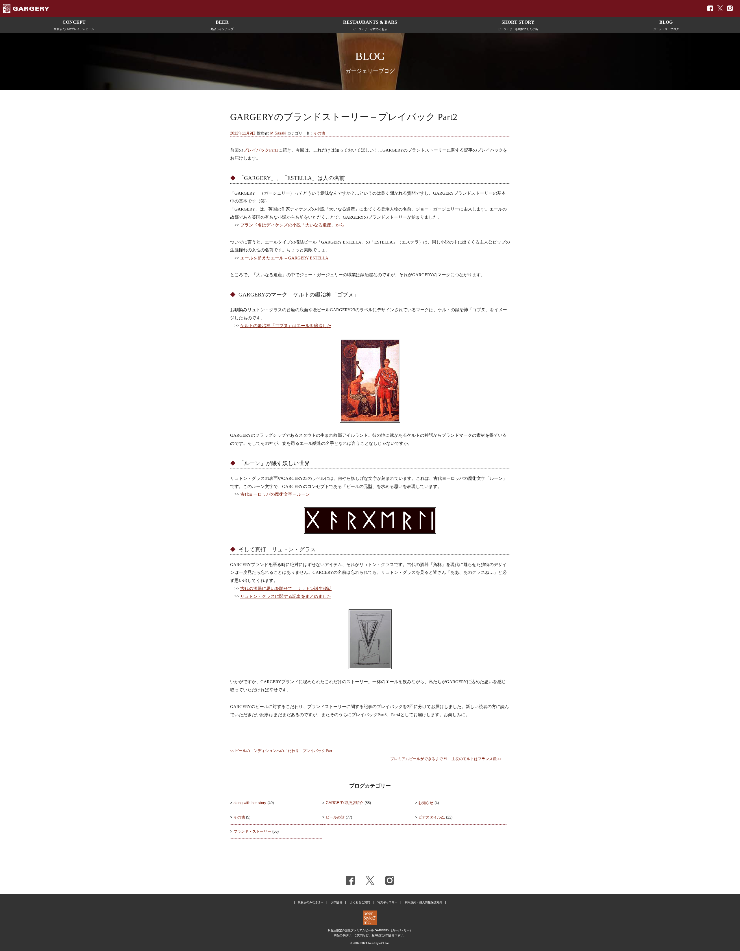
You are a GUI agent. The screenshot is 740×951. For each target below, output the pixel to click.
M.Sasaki (278, 133)
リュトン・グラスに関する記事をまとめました (285, 596)
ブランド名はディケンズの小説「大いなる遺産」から (292, 224)
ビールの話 (335, 817)
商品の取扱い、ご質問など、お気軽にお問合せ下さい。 (370, 935)
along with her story (250, 803)
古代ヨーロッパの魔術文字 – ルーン (275, 494)
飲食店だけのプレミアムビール (74, 25)
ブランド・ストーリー (252, 831)
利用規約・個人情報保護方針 (423, 902)
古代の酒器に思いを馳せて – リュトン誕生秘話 (286, 588)
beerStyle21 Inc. (379, 943)
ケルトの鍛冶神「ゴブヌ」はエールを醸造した (285, 325)
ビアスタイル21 (431, 817)
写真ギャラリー (387, 902)
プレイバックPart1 (260, 150)
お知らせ (425, 803)
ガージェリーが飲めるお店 (370, 25)
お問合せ (337, 902)
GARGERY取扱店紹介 (344, 803)
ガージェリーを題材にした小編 (518, 25)
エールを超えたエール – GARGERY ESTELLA (284, 257)
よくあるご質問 (360, 902)
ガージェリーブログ (666, 25)
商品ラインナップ (222, 25)
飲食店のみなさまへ (311, 902)
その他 (319, 133)
